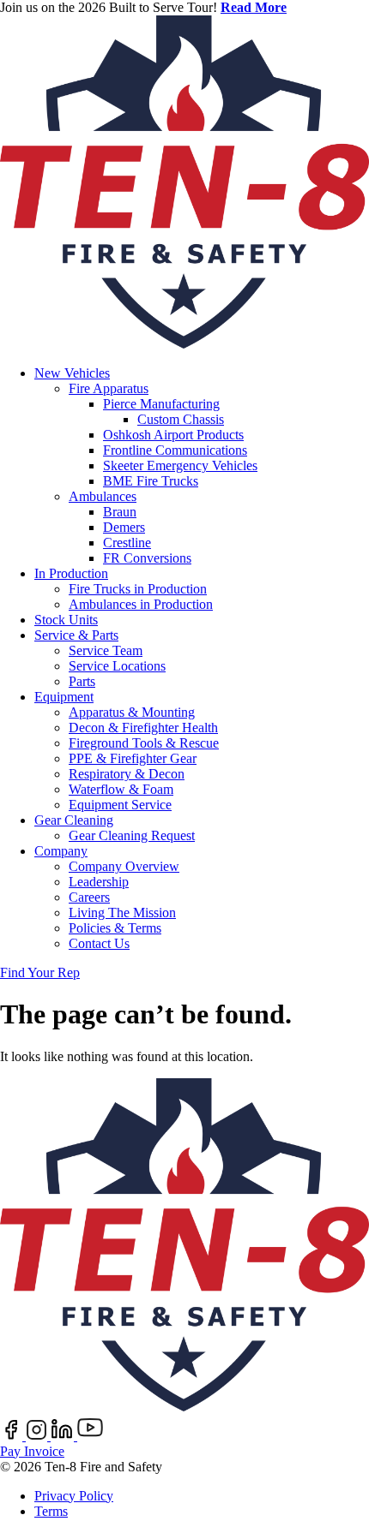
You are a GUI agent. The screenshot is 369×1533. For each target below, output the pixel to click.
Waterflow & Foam (121, 789)
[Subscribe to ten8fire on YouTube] (90, 1436)
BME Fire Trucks (150, 481)
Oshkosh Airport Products (173, 434)
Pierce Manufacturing (161, 404)
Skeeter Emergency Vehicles (180, 465)
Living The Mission (122, 912)
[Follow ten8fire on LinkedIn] (64, 1436)
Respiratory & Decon (126, 773)
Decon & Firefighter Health (143, 727)
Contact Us (99, 943)
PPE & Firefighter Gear (133, 758)
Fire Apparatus (108, 388)
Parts (82, 681)
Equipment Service (120, 804)
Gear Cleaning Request (132, 835)
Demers (124, 527)
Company (61, 851)
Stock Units (66, 619)
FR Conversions (147, 558)
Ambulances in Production (141, 604)
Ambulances (102, 496)
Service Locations (117, 666)
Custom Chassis (180, 419)
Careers (89, 897)
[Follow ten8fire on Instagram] (38, 1436)
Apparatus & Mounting (132, 712)
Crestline (127, 542)
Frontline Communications (175, 450)
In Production (71, 573)
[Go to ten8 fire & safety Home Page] (184, 344)
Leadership (99, 881)
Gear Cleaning (73, 820)
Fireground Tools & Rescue (144, 743)
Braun (119, 511)
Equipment (64, 696)
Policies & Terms (115, 928)
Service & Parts (76, 635)
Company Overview (124, 866)
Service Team (105, 650)
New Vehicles (72, 373)
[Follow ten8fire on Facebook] (13, 1436)
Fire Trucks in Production (138, 589)
